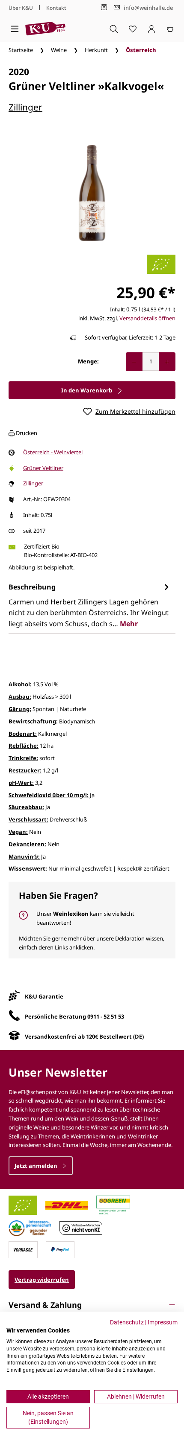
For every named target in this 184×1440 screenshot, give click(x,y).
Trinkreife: (23, 758)
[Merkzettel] (132, 28)
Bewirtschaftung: (33, 721)
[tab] (90, 605)
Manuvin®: (24, 856)
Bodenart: (23, 733)
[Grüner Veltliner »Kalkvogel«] (92, 193)
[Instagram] (104, 7)
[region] (92, 193)
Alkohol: (20, 684)
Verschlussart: (28, 819)
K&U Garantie (44, 996)
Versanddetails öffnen (147, 318)
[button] (92, 1304)
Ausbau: (20, 696)
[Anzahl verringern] (134, 361)
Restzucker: (25, 770)
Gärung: (20, 709)
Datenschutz (127, 1322)
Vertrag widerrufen (42, 1279)
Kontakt (56, 8)
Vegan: (18, 832)
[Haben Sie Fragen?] (92, 920)
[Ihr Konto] (151, 28)
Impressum (163, 1322)
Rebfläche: (24, 745)
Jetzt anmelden (37, 1166)
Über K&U (21, 8)
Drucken (26, 433)
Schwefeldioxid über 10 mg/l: (49, 795)
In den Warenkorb (87, 390)
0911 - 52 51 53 (105, 1016)
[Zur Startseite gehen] (45, 28)
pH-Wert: (21, 783)
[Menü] (14, 28)
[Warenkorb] (170, 28)
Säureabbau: (26, 807)
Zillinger (25, 107)
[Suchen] (113, 28)
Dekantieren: (27, 844)
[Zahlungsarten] (23, 1249)
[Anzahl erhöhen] (167, 361)
